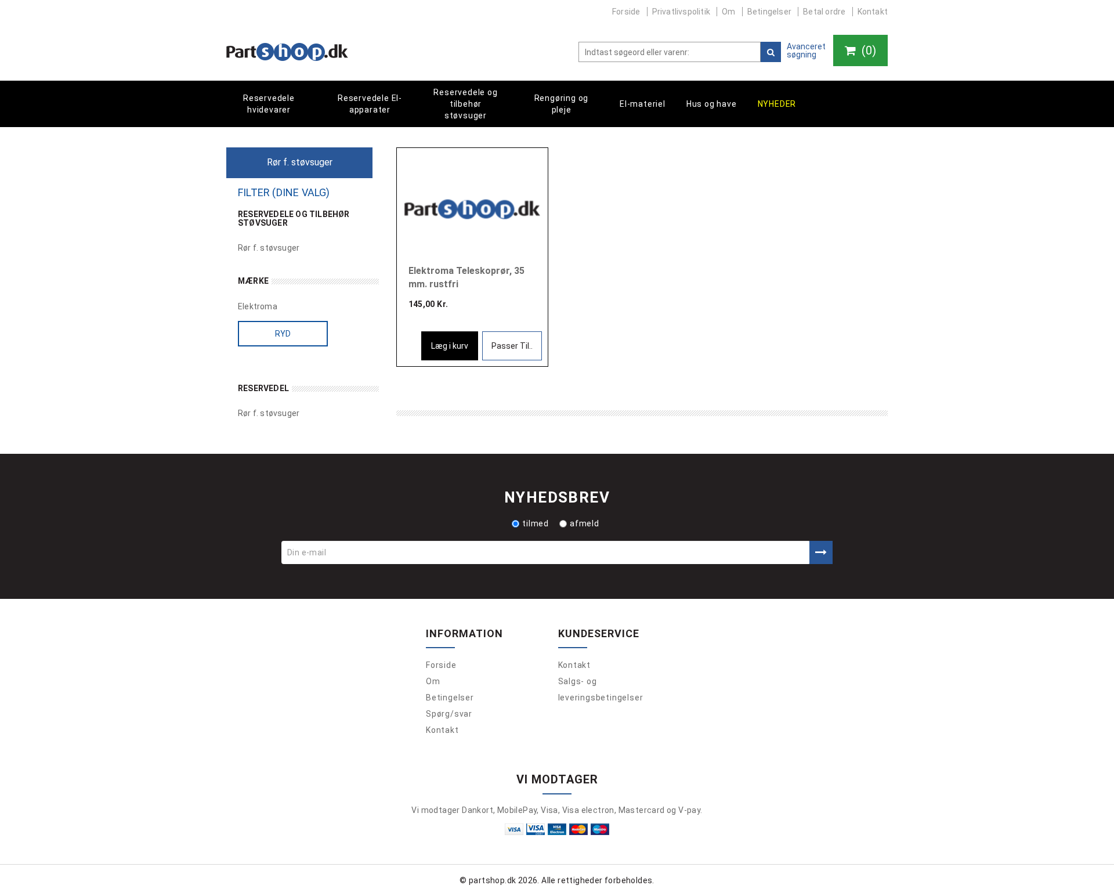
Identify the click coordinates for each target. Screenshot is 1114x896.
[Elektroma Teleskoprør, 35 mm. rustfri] (472, 209)
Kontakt (873, 11)
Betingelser (769, 11)
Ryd (283, 333)
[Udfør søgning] (771, 52)
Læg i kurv (449, 346)
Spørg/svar (449, 713)
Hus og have (711, 104)
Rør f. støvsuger (268, 247)
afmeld (584, 523)
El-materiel (642, 104)
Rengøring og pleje (561, 103)
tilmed (535, 523)
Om (728, 11)
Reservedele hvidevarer (269, 103)
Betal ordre (824, 11)
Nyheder (777, 104)
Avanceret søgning (806, 50)
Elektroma (257, 306)
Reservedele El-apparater (370, 103)
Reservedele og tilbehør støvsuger (465, 104)
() (867, 50)
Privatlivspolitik (681, 11)
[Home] (287, 52)
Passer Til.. (512, 346)
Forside (626, 11)
